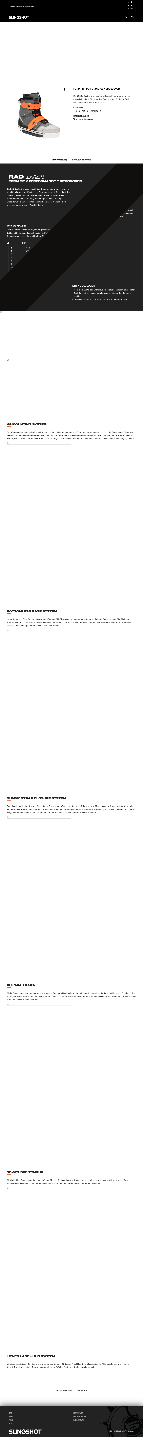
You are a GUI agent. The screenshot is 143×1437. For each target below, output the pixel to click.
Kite (33, 19)
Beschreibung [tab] (59, 159)
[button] (35, 16)
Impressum (78, 1420)
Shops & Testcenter (84, 119)
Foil (55, 19)
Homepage (78, 1413)
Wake (41, 19)
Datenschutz (79, 1416)
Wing (48, 19)
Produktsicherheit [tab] (81, 159)
